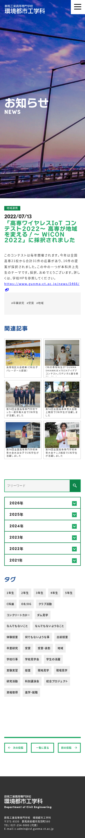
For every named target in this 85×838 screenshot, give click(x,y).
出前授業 (62, 637)
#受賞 (30, 303)
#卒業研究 (17, 303)
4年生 (54, 593)
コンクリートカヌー (18, 615)
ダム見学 (42, 615)
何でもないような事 (37, 637)
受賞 (28, 648)
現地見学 (43, 670)
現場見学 (62, 670)
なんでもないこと (17, 626)
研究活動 (12, 681)
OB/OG (26, 604)
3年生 (39, 593)
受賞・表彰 (44, 648)
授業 (28, 670)
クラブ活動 (45, 604)
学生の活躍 (53, 659)
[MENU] (78, 7)
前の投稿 (66, 747)
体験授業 (12, 637)
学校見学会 (32, 659)
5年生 (69, 593)
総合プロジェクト (57, 681)
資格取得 (12, 692)
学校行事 (12, 659)
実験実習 (12, 670)
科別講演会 (32, 681)
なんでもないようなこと (49, 626)
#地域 (40, 303)
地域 (60, 648)
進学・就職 (31, 692)
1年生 (10, 593)
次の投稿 (18, 747)
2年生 (25, 593)
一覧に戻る (42, 747)
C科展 (10, 604)
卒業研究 (12, 648)
